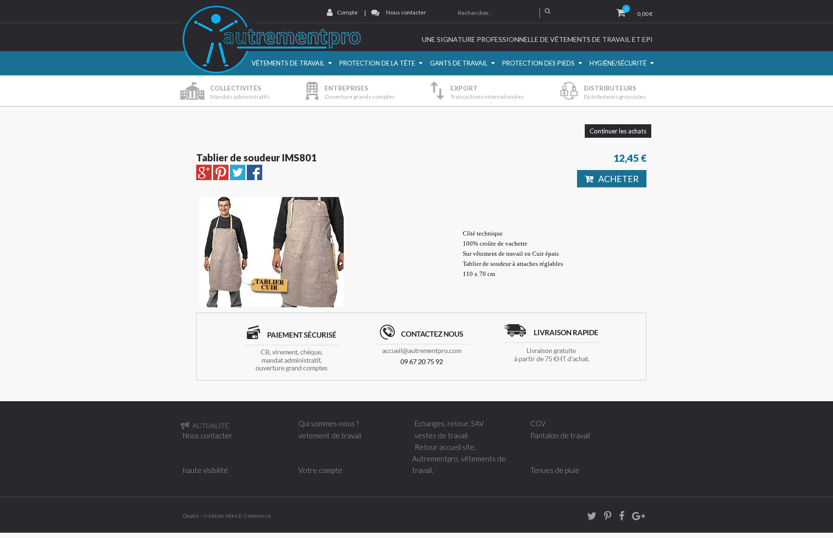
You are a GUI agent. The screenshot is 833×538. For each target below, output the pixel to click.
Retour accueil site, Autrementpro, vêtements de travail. (459, 458)
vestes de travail (441, 435)
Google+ (638, 517)
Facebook (618, 517)
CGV (538, 423)
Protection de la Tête (377, 63)
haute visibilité (205, 470)
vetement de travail (329, 435)
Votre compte (320, 470)
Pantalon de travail (560, 435)
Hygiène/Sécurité (618, 63)
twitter (588, 517)
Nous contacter (406, 12)
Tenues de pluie (554, 470)
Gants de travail (458, 63)
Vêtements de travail (288, 63)
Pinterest (604, 517)
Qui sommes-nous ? (328, 423)
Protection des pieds (538, 63)
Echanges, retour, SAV (449, 423)
